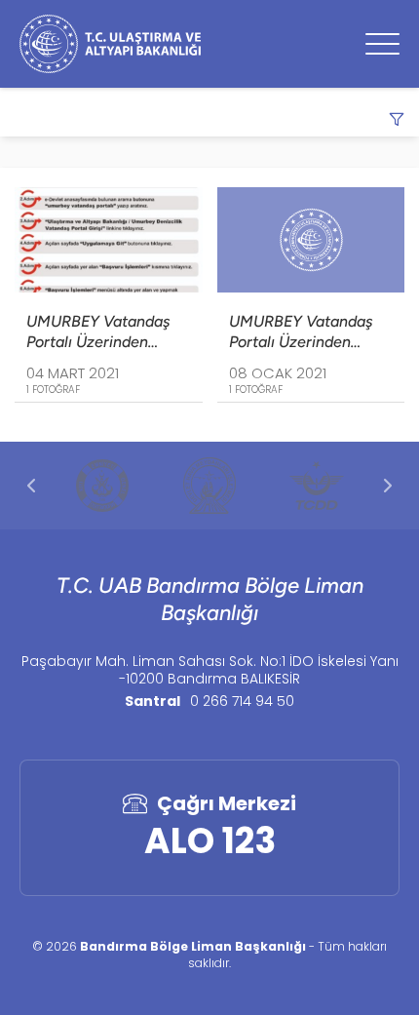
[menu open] (382, 44)
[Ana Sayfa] (110, 44)
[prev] (31, 485)
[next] (388, 485)
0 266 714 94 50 (242, 701)
